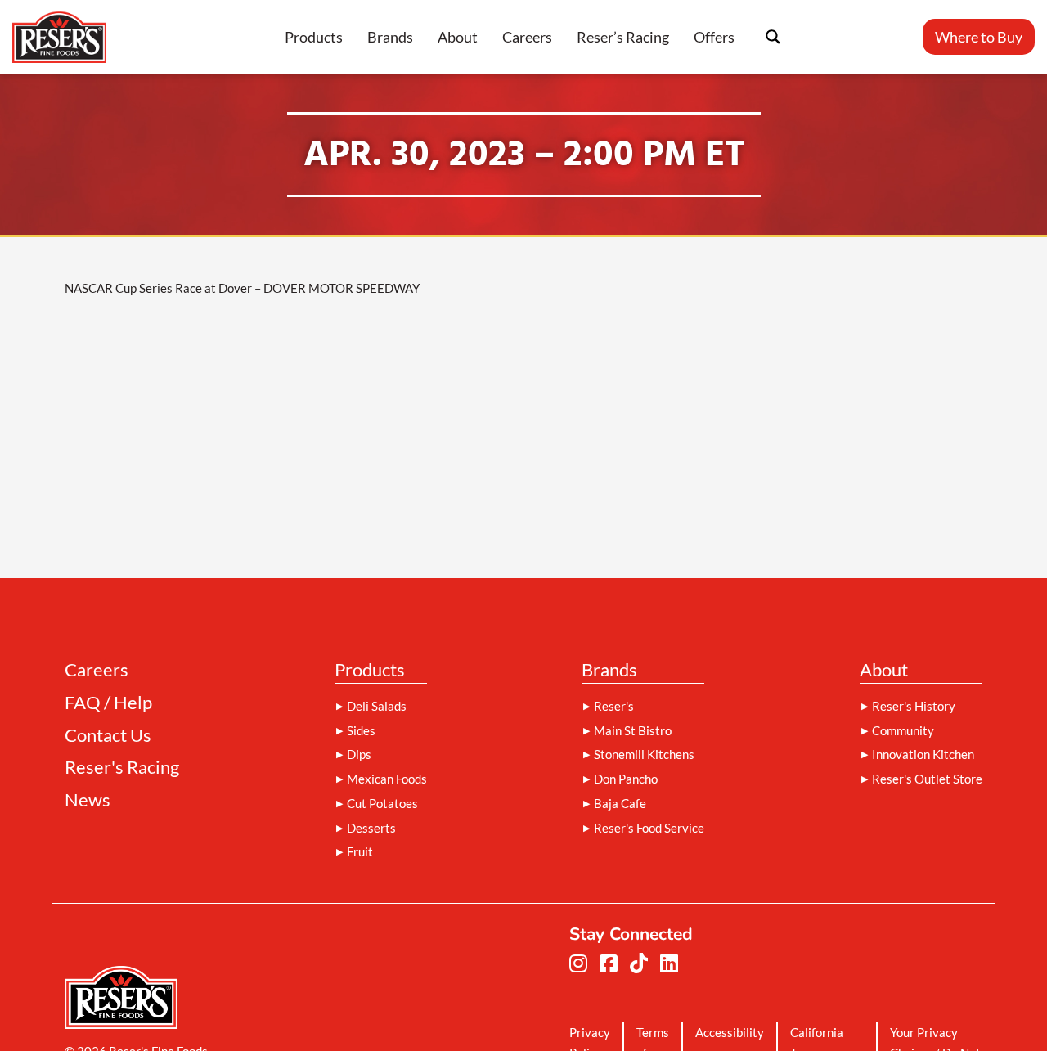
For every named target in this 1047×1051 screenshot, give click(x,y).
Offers (714, 37)
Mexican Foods (387, 778)
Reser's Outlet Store (927, 778)
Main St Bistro (633, 730)
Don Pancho (626, 778)
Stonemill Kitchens (644, 754)
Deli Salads (377, 705)
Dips (359, 754)
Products (314, 37)
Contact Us (108, 735)
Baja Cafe (620, 803)
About (458, 37)
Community (903, 730)
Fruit (360, 851)
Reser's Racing (122, 767)
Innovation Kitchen (923, 754)
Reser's (614, 705)
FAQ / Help (108, 703)
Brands (390, 37)
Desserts (371, 827)
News (87, 800)
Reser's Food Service (649, 827)
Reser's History (913, 705)
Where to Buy (978, 37)
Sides (361, 730)
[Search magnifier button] (773, 37)
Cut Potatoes (382, 803)
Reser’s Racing (623, 37)
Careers (527, 37)
